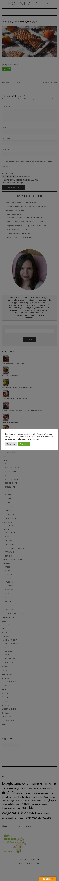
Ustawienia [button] (10, 444)
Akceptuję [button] (24, 444)
